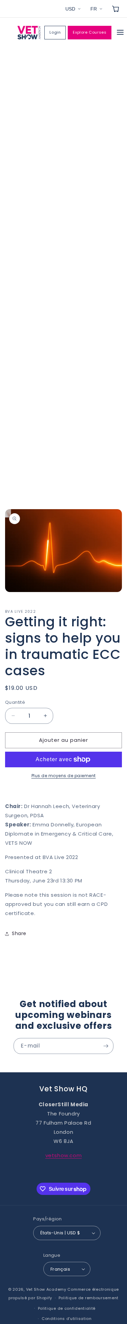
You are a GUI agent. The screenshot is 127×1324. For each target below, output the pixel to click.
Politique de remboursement (89, 1298)
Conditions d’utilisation (67, 1318)
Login (55, 32)
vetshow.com (63, 1155)
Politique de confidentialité (67, 1308)
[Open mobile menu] (120, 32)
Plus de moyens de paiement (63, 776)
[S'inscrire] (105, 1046)
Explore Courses (89, 32)
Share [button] (19, 933)
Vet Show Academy (46, 1289)
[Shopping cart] (115, 8)
